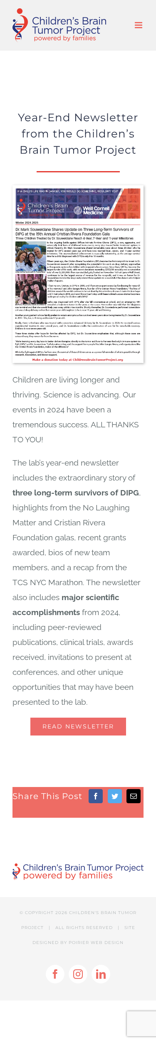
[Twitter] (115, 796)
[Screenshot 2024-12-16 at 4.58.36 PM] (78, 189)
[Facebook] (96, 796)
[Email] (133, 796)
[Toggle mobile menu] (139, 25)
